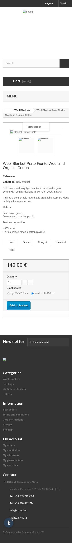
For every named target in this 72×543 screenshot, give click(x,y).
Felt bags (8, 384)
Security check (36, 348)
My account (12, 439)
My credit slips (11, 450)
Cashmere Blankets (14, 389)
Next (57, 146)
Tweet (11, 242)
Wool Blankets (11, 379)
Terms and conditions (16, 414)
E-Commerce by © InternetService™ (23, 532)
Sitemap (8, 429)
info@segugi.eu (18, 510)
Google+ (42, 242)
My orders (9, 445)
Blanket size (14, 288)
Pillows (7, 394)
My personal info (13, 460)
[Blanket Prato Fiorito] (26, 145)
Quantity (12, 276)
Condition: (9, 181)
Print (11, 249)
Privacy (7, 424)
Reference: (9, 176)
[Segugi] (36, 29)
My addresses (11, 455)
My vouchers (10, 465)
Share (26, 242)
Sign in (63, 3)
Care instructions (13, 419)
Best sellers (10, 409)
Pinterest (60, 242)
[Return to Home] (7, 110)
